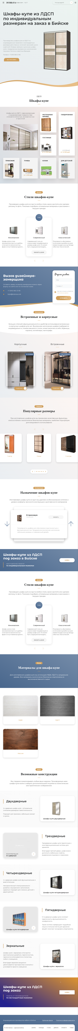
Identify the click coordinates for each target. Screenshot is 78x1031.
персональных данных (62, 293)
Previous (6, 138)
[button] (32, 471)
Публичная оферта (47, 1020)
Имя (57, 280)
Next (35, 138)
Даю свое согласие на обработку (65, 292)
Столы (49, 1027)
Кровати (64, 1027)
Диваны (56, 1027)
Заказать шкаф (39, 252)
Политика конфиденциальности (65, 1020)
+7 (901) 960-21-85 (14, 291)
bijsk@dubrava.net (14, 294)
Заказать (56, 517)
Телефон (59, 286)
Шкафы (34, 1027)
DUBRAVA (11, 2)
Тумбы (72, 1027)
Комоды (41, 1027)
